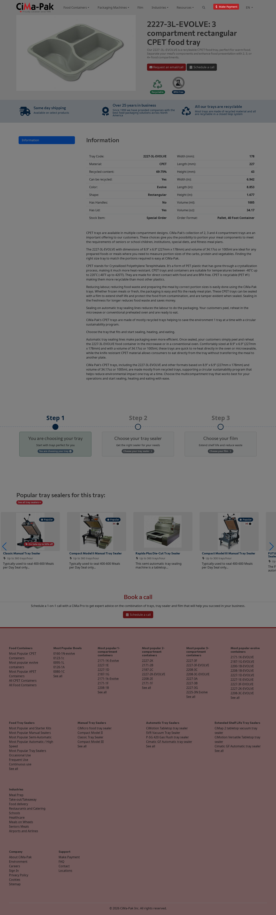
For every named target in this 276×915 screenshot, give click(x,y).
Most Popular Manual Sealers (30, 733)
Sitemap (15, 884)
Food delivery (18, 804)
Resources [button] (184, 7)
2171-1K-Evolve (108, 661)
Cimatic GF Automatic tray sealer (169, 742)
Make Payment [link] (227, 6)
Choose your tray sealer (136, 451)
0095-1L (58, 662)
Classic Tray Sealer (90, 737)
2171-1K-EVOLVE (242, 657)
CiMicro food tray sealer (95, 728)
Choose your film (219, 451)
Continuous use (20, 764)
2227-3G (192, 688)
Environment (18, 861)
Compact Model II (90, 733)
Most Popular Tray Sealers (27, 751)
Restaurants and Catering (27, 808)
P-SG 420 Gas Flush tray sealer (167, 737)
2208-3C (192, 670)
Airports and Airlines (23, 831)
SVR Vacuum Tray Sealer (163, 733)
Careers (14, 866)
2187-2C (147, 670)
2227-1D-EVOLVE (242, 675)
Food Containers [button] (75, 7)
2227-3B (192, 683)
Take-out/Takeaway (22, 799)
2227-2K (147, 661)
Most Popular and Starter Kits (30, 728)
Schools (14, 813)
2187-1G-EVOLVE (242, 661)
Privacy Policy (18, 875)
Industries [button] (159, 7)
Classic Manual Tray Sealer (21, 553)
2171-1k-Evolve (108, 679)
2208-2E (147, 679)
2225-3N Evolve (197, 692)
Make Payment (69, 857)
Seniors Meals (19, 826)
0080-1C (59, 671)
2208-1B (103, 688)
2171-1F (103, 683)
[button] (4, 546)
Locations (65, 870)
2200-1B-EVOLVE (242, 666)
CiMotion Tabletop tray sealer (167, 728)
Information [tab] (30, 140)
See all (57, 676)
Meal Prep (16, 795)
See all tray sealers (28, 502)
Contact (64, 866)
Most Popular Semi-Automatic (30, 737)
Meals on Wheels (21, 822)
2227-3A (192, 679)
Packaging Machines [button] (112, 7)
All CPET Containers (23, 680)
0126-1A (59, 667)
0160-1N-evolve (64, 653)
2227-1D (103, 670)
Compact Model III (91, 742)
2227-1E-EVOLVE (242, 679)
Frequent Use (18, 760)
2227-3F (191, 661)
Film (140, 7)
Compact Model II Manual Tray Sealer (95, 553)
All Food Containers (23, 685)
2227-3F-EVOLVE (197, 665)
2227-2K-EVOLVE (153, 674)
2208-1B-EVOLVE (242, 670)
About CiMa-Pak (20, 857)
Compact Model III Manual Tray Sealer (228, 553)
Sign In (14, 870)
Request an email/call (167, 67)
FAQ (61, 861)
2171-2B (147, 665)
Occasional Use (20, 755)
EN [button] (248, 7)
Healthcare (17, 817)
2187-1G (103, 674)
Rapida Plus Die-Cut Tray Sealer (158, 553)
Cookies (14, 879)
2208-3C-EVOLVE (198, 674)
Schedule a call (203, 67)
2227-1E (103, 665)
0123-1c (58, 658)
